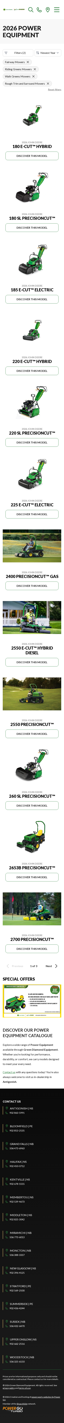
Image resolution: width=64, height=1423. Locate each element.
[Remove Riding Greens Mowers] (35, 69)
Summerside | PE (21, 1303)
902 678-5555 (17, 1183)
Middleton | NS (21, 1215)
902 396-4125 (17, 1272)
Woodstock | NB (22, 1357)
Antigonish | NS (21, 1108)
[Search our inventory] (31, 9)
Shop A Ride (22, 1403)
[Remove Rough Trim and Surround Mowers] (48, 84)
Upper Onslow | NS (23, 1339)
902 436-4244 (17, 1308)
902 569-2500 (17, 1290)
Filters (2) (20, 52)
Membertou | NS (21, 1197)
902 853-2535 (17, 1130)
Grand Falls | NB (22, 1143)
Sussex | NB (17, 1321)
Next (49, 966)
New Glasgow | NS (23, 1268)
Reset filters (54, 89)
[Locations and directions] (48, 9)
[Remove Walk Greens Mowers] (33, 76)
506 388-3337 (17, 1254)
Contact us (9, 1072)
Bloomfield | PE (21, 1126)
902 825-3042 (17, 1219)
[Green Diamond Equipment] (14, 9)
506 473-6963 (17, 1148)
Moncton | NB (20, 1250)
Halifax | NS (18, 1161)
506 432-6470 (17, 1326)
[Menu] (57, 9)
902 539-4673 (17, 1201)
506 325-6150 (17, 1361)
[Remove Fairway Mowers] (28, 62)
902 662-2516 (17, 1343)
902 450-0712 (17, 1166)
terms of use (25, 1388)
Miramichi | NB (21, 1232)
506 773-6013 (17, 1237)
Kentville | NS (20, 1179)
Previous (17, 966)
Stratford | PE (20, 1286)
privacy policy (9, 1388)
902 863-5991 (17, 1112)
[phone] (39, 9)
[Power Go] (32, 1409)
